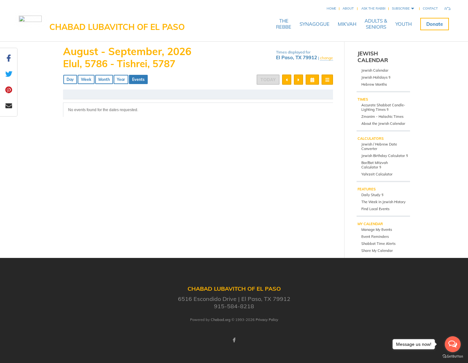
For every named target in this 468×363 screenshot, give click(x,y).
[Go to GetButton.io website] (453, 356)
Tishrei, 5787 (146, 64)
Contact (430, 8)
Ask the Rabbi (373, 8)
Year (121, 79)
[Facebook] (234, 340)
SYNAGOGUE (315, 24)
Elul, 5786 (85, 64)
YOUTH (403, 24)
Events (138, 79)
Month (104, 79)
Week (86, 79)
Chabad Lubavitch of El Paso (117, 27)
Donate (434, 24)
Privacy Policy (267, 319)
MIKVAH (347, 24)
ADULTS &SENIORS (376, 24)
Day (70, 79)
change (326, 57)
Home (331, 8)
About (348, 8)
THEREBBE (283, 24)
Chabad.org (220, 319)
